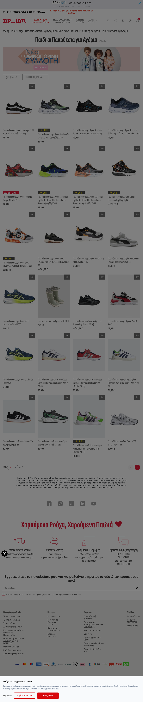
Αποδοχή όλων (48, 695)
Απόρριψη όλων (7, 695)
